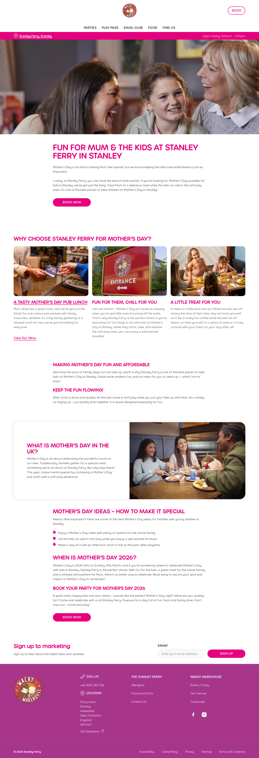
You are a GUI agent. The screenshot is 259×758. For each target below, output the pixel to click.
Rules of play (199, 685)
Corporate (197, 701)
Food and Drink (142, 693)
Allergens (137, 685)
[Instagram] (204, 714)
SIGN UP (226, 654)
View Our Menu (25, 337)
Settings (194, 42)
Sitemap (207, 751)
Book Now (72, 202)
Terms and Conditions (232, 751)
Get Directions (90, 731)
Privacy (189, 751)
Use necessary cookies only (227, 22)
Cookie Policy (170, 751)
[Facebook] (193, 714)
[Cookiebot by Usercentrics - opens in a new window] (24, 43)
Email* (163, 646)
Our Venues (198, 693)
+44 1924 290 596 (92, 685)
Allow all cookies (227, 10)
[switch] (109, 43)
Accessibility (146, 751)
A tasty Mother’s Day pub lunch (50, 302)
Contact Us (139, 701)
